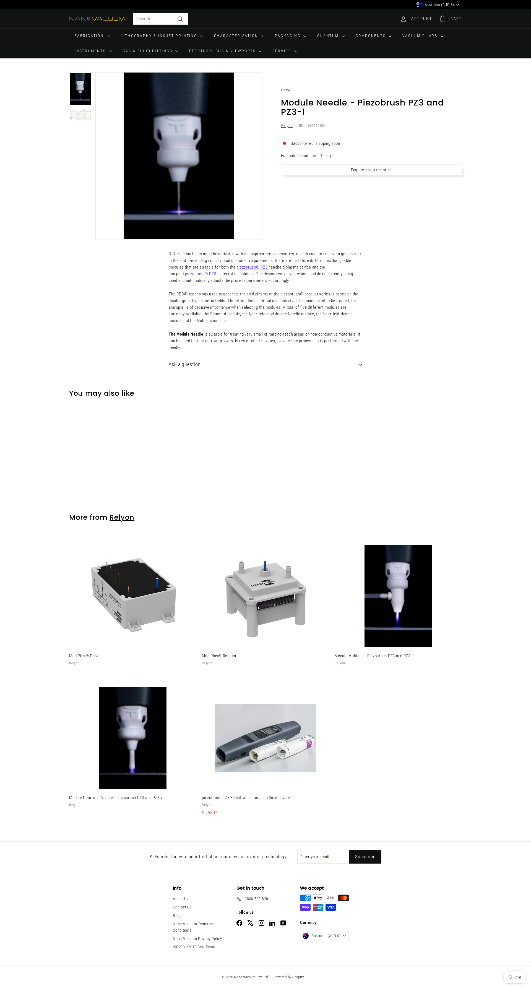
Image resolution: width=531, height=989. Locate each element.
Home (285, 90)
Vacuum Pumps (420, 36)
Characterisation (237, 36)
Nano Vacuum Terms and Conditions (194, 927)
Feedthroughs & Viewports (223, 51)
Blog (177, 915)
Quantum (328, 36)
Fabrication (90, 36)
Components (371, 36)
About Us (180, 899)
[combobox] (160, 19)
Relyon (287, 125)
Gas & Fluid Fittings (148, 51)
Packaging (288, 36)
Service (282, 51)
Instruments (91, 51)
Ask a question (185, 364)
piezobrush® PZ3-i (201, 273)
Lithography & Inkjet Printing (160, 36)
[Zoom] (179, 156)
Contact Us (182, 907)
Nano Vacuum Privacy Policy (197, 938)
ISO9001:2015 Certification (196, 947)
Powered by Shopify (289, 977)
